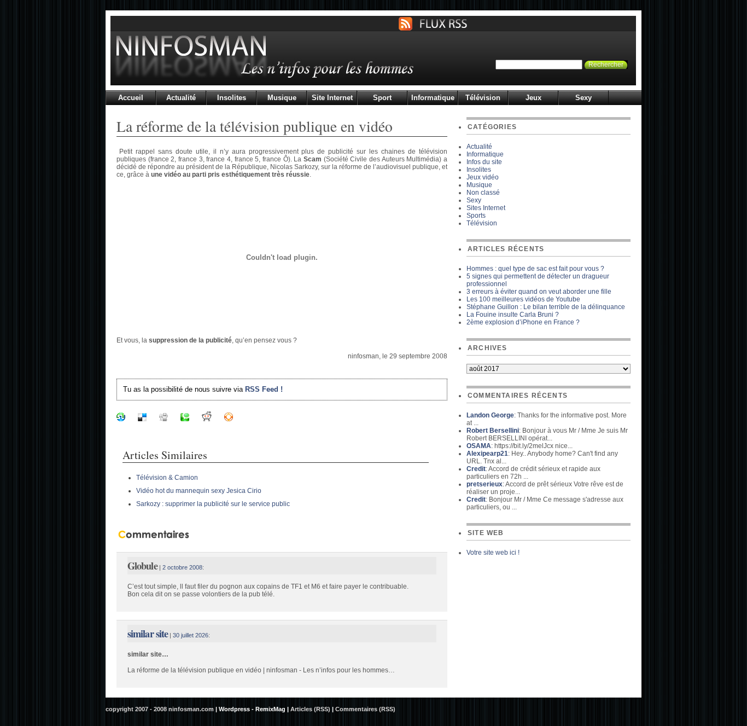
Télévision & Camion (167, 477)
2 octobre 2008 (182, 567)
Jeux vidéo (482, 177)
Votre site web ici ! (493, 552)
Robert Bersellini (492, 430)
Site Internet (332, 98)
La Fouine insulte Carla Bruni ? (512, 314)
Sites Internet (485, 208)
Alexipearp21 (487, 453)
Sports (476, 215)
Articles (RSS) (310, 709)
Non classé (483, 192)
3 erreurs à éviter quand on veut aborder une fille (538, 291)
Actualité (181, 98)
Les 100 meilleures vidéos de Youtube (523, 299)
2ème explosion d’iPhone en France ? (523, 322)
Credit (476, 469)
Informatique (432, 98)
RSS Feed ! (264, 389)
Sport (382, 98)
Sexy (583, 98)
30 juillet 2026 (190, 635)
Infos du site (484, 162)
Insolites (231, 98)
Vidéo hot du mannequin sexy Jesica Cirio (198, 491)
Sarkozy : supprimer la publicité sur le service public (213, 504)
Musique (281, 98)
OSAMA (478, 446)
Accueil (130, 98)
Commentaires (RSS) (365, 709)
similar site (147, 633)
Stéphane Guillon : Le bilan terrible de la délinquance (545, 307)
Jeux (533, 98)
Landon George (490, 415)
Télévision (482, 98)
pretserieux (484, 484)
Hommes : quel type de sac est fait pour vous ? (535, 268)
